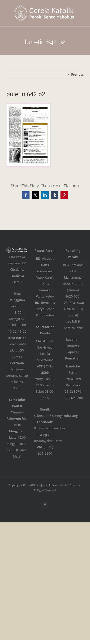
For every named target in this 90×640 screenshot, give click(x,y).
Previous (77, 74)
